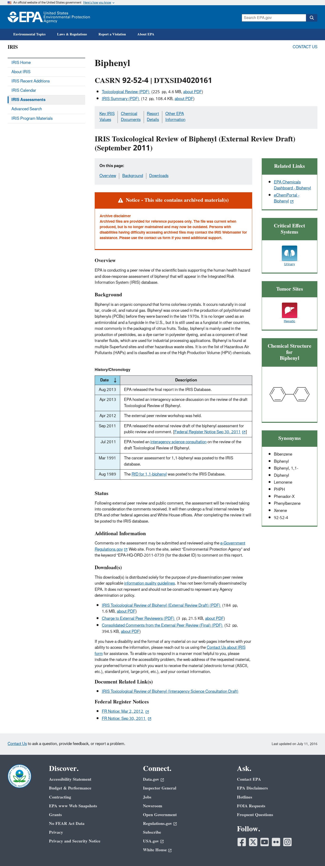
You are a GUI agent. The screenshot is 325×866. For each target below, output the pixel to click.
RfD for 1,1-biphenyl (149, 474)
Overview (107, 176)
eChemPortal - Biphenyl (286, 198)
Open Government (160, 814)
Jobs (147, 797)
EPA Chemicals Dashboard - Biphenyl (292, 185)
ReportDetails (153, 117)
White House (155, 849)
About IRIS (20, 72)
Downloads (158, 176)
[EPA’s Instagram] (287, 842)
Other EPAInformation (175, 117)
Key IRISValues (107, 117)
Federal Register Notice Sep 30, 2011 (207, 432)
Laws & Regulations (72, 34)
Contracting (60, 797)
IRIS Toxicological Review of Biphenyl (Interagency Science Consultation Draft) (170, 691)
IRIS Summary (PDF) (121, 99)
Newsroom (152, 805)
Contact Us (305, 47)
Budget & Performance (70, 788)
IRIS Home (21, 62)
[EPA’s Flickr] (276, 842)
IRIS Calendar (23, 90)
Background (132, 176)
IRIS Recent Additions (30, 81)
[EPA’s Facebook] (241, 842)
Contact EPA (249, 779)
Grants (55, 814)
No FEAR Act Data (66, 823)
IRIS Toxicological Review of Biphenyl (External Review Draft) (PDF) (161, 605)
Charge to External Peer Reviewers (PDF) (138, 618)
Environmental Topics (29, 34)
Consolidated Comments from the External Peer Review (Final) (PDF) (162, 625)
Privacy (56, 832)
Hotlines (244, 797)
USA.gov (151, 841)
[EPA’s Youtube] (264, 842)
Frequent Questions (255, 814)
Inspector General (159, 788)
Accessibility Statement (70, 779)
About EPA (145, 34)
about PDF (192, 92)
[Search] (311, 18)
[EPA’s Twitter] (253, 842)
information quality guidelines (149, 583)
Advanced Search (26, 109)
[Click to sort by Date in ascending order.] (115, 380)
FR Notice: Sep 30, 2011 (124, 718)
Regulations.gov (157, 823)
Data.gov (151, 779)
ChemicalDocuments (131, 117)
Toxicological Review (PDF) (126, 92)
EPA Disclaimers (252, 788)
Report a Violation (112, 34)
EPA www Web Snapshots (73, 805)
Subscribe (152, 832)
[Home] (49, 17)
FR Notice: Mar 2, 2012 (123, 711)
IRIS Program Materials (32, 118)
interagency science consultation (178, 442)
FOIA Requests (251, 805)
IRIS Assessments (28, 100)
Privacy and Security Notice (74, 841)
